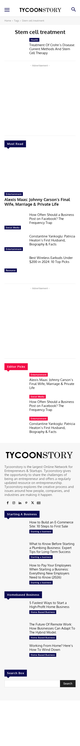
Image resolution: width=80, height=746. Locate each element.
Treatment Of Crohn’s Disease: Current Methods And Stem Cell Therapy (52, 49)
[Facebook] (7, 503)
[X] (32, 503)
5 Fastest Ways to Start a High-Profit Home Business (49, 605)
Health (34, 39)
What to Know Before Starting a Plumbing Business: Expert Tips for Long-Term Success (51, 548)
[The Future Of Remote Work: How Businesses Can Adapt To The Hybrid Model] (15, 631)
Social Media (13, 227)
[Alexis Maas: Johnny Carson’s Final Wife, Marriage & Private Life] (40, 171)
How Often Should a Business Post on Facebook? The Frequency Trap (51, 219)
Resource (11, 270)
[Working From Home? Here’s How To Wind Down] (15, 653)
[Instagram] (14, 503)
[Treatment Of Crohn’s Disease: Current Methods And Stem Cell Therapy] (15, 47)
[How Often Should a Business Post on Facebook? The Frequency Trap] (15, 222)
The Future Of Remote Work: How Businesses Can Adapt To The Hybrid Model (52, 628)
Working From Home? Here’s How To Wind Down (51, 647)
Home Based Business (43, 612)
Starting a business (41, 531)
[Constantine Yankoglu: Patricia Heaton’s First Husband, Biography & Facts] (15, 243)
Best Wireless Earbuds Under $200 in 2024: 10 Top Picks (51, 260)
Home (7, 20)
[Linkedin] (20, 503)
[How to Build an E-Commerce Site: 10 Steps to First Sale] (15, 529)
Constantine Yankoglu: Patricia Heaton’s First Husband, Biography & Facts (52, 240)
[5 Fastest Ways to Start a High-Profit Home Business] (15, 610)
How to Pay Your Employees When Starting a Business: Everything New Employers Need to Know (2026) (50, 571)
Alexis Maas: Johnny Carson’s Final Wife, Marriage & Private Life (37, 202)
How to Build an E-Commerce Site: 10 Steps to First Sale (51, 524)
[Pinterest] (26, 503)
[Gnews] (39, 503)
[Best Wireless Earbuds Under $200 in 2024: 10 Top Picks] (15, 265)
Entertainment (14, 193)
